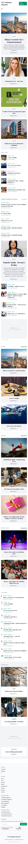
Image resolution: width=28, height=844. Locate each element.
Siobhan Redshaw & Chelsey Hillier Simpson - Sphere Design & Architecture (17, 295)
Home (2, 778)
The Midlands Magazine (6, 799)
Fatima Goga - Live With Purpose (16, 313)
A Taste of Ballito (12, 157)
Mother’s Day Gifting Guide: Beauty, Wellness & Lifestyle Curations (14, 517)
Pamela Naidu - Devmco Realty (14, 264)
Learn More (14, 754)
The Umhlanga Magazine (6, 3)
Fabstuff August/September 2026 (16, 190)
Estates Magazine (5, 803)
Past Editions (22, 3)
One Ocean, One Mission (14, 165)
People (13, 163)
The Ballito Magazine (6, 797)
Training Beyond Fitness (14, 173)
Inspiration (3, 226)
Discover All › (24, 199)
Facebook (3, 769)
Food (13, 155)
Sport (2, 218)
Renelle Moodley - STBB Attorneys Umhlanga (16, 305)
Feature (14, 36)
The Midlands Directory (6, 815)
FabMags (3, 807)
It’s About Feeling (6, 213)
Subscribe (23, 824)
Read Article (14, 52)
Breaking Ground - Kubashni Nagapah (11, 228)
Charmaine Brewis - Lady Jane (14, 81)
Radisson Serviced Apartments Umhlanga (14, 144)
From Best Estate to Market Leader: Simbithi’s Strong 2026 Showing (13, 205)
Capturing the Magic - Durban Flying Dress (15, 181)
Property (8, 202)
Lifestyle (10, 621)
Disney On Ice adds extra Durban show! (14, 553)
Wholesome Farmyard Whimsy (14, 691)
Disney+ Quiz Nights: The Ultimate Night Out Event (14, 582)
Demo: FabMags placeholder (14, 752)
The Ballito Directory (5, 812)
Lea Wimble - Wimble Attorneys (16, 286)
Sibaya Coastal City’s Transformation (14, 41)
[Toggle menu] (2, 9)
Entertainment (4, 786)
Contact (3, 792)
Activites (7, 218)
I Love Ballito (4, 805)
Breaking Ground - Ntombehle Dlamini (11, 235)
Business (3, 211)
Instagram (3, 771)
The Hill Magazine (5, 801)
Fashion (3, 788)
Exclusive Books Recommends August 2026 (14, 112)
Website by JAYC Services (14, 841)
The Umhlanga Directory (6, 813)
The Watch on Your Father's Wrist (14, 489)
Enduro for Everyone (7, 220)
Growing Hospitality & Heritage (14, 722)
